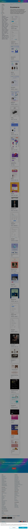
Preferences (14, 527)
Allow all (23, 527)
